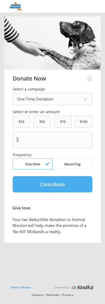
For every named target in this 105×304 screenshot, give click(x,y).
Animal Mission (21, 287)
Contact (38, 295)
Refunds (53, 295)
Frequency (22, 154)
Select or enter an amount (36, 111)
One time (32, 164)
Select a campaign (29, 89)
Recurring (72, 164)
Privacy (68, 295)
